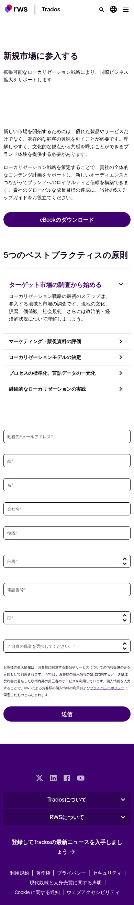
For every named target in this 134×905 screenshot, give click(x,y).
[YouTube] (81, 779)
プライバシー (71, 872)
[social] (94, 779)
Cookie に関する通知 (37, 892)
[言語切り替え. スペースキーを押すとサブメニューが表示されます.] (113, 9)
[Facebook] (67, 779)
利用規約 (19, 872)
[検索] (101, 9)
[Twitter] (39, 779)
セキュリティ (107, 872)
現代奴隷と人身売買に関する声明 (66, 882)
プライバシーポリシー (107, 687)
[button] (16, 8)
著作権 (44, 872)
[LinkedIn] (53, 779)
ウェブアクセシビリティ (93, 892)
